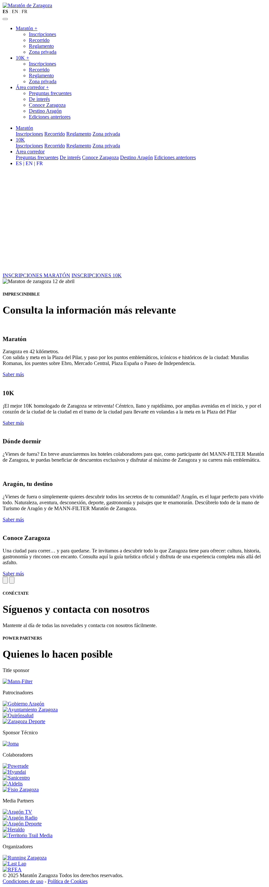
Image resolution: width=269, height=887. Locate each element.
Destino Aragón (45, 111)
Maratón (26, 28)
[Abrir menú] (5, 19)
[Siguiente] (11, 580)
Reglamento (41, 46)
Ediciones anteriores (50, 117)
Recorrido (39, 40)
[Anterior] (5, 580)
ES (5, 11)
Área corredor (32, 87)
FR (24, 11)
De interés (39, 99)
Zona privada (42, 52)
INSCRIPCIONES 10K (97, 275)
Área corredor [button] (30, 151)
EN (15, 11)
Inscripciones (42, 34)
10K (22, 58)
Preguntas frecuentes (50, 93)
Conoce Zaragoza (47, 105)
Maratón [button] (24, 128)
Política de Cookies (68, 881)
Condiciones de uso (23, 881)
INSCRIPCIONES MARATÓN (36, 275)
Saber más (13, 374)
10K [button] (20, 140)
